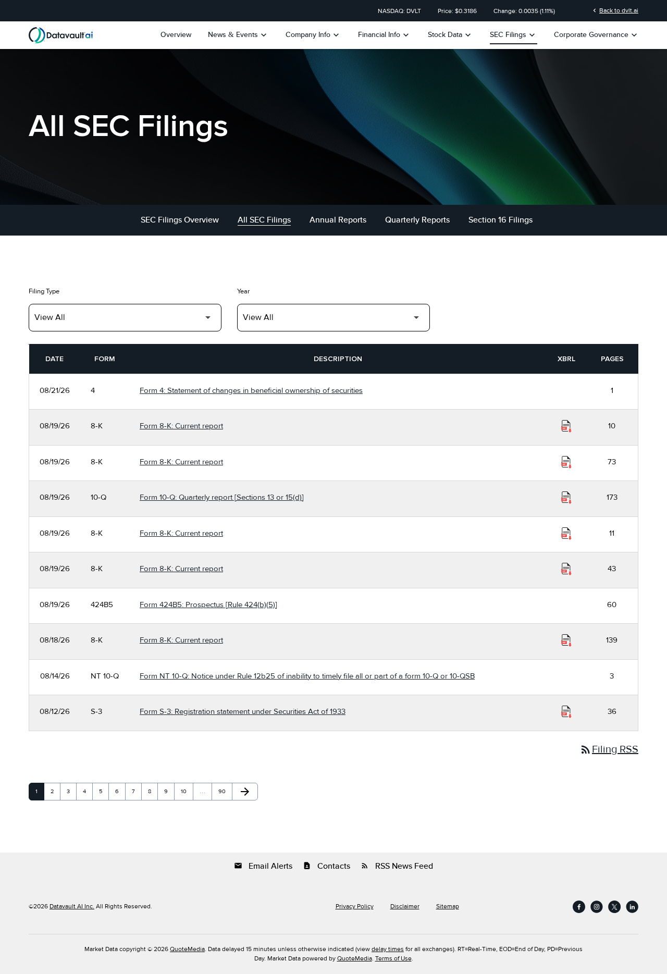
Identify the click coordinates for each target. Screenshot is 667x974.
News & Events (238, 35)
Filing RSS (608, 749)
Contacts (326, 866)
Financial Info (384, 35)
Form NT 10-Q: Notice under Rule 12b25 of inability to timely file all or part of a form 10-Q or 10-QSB (307, 676)
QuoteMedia (187, 949)
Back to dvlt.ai (614, 10)
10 (186, 791)
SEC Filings (513, 35)
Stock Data (450, 35)
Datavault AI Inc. (72, 906)
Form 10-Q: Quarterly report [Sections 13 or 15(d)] (222, 497)
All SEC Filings (264, 220)
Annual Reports (338, 220)
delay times (388, 949)
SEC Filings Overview (180, 220)
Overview (175, 35)
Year (243, 291)
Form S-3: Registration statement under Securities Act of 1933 (242, 711)
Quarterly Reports (417, 220)
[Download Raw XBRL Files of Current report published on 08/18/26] (566, 640)
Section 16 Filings (500, 220)
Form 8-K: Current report (181, 425)
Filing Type (44, 291)
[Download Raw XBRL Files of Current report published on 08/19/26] (566, 426)
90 (224, 791)
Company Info (313, 35)
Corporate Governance (596, 35)
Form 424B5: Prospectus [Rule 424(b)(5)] (208, 604)
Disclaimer (404, 907)
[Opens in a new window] (579, 907)
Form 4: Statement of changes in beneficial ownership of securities (251, 390)
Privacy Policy (355, 907)
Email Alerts (263, 866)
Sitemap (447, 907)
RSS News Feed (397, 866)
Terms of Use (393, 959)
